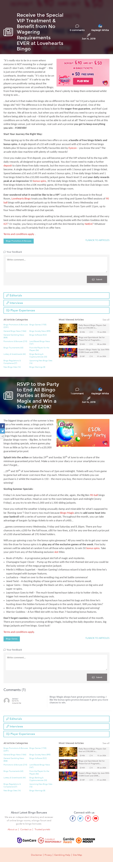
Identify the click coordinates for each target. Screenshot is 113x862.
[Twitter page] (80, 818)
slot (56, 552)
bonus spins (39, 181)
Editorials (15, 295)
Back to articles (98, 240)
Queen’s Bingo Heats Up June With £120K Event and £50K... (94, 351)
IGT (5, 224)
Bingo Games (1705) (37, 325)
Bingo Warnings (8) (37, 367)
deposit (8, 165)
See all (106, 319)
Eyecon (73, 148)
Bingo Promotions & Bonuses (18, 241)
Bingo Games (12, 638)
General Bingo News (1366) (15, 331)
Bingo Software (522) (38, 335)
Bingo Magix (67, 513)
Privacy (48, 855)
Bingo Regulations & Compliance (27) (12, 362)
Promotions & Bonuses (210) (15, 341)
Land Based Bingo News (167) (39, 342)
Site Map (77, 855)
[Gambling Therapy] (85, 840)
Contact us (25, 829)
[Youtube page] (96, 818)
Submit (99, 279)
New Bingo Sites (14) (12, 367)
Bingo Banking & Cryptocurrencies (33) (38, 355)
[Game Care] (26, 840)
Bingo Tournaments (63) (13, 348)
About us (12, 829)
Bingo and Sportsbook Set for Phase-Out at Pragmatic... (92, 338)
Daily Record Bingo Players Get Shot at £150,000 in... (92, 326)
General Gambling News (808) (14, 336)
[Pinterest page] (88, 818)
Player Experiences (22, 310)
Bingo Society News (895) (39, 331)
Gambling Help (62, 855)
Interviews (16, 303)
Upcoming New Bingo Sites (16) (40, 362)
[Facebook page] (73, 818)
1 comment (77, 393)
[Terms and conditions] (50, 840)
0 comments (77, 30)
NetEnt (88, 224)
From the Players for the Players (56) (39, 349)
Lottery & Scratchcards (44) (15, 354)
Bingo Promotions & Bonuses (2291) (16, 326)
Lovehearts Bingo (21, 198)
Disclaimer (36, 855)
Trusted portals (42, 829)
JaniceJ (15, 699)
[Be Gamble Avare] (69, 840)
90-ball (94, 495)
